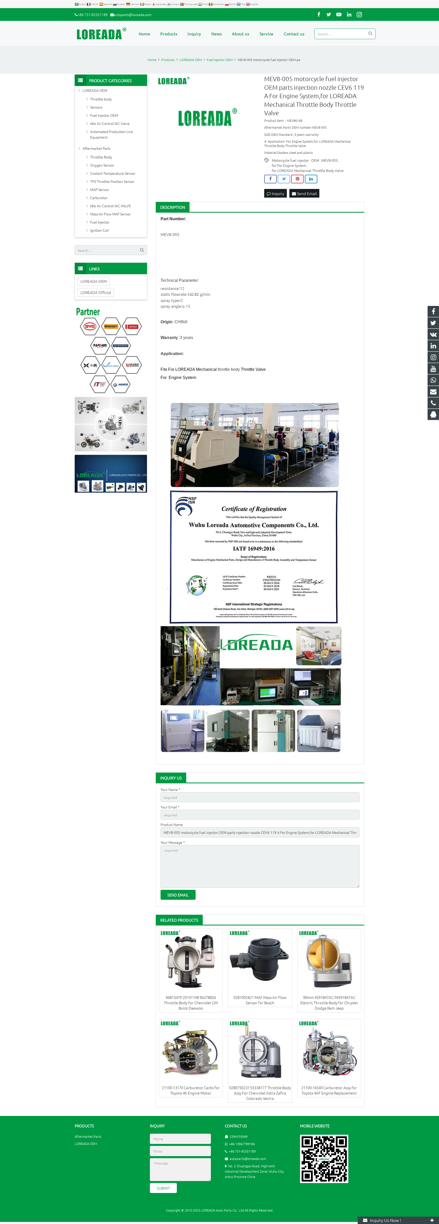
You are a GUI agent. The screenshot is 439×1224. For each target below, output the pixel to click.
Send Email (306, 193)
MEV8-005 (329, 160)
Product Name (172, 824)
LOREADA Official (96, 292)
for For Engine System (289, 165)
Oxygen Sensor (102, 165)
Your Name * (170, 789)
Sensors (96, 107)
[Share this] (270, 179)
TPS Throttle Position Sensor (112, 181)
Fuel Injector (99, 222)
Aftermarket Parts (97, 148)
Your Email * (170, 806)
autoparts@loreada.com (132, 14)
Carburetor (98, 197)
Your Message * (173, 842)
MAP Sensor (99, 189)
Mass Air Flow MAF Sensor (110, 213)
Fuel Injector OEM (104, 115)
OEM (315, 160)
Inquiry (277, 193)
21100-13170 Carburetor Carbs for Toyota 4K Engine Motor (191, 1090)
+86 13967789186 (242, 1143)
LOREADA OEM (95, 90)
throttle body (229, 369)
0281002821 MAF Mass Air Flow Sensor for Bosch (260, 1000)
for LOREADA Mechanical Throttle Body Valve (308, 170)
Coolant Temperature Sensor (112, 173)
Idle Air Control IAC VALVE (110, 205)
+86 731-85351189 (92, 14)
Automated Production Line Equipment (111, 134)
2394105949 (238, 1136)
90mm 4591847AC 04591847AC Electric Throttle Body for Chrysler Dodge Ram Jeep (329, 1003)
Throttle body (101, 98)
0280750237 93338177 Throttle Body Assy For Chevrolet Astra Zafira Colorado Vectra (260, 1093)
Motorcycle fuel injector (290, 160)
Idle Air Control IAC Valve (110, 123)
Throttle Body (101, 156)
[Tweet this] (284, 179)
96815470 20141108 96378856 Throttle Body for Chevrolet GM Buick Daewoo (191, 1003)
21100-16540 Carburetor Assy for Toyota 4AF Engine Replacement (329, 1090)
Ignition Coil (99, 230)
